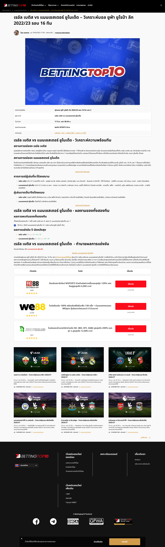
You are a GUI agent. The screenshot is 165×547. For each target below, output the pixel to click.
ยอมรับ (125, 541)
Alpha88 (69, 498)
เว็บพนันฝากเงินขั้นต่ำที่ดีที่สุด (75, 471)
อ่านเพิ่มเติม (98, 542)
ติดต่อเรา (137, 460)
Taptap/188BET (71, 502)
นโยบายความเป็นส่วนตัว (142, 464)
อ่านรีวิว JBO (131, 335)
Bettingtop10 (6, 10)
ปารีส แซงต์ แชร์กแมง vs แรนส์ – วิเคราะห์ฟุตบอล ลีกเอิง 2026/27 (128, 376)
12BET (68, 494)
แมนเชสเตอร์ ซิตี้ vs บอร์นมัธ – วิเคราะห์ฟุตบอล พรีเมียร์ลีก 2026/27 (34, 421)
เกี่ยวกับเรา (140, 454)
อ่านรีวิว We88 (130, 312)
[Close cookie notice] (21, 538)
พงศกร (26, 33)
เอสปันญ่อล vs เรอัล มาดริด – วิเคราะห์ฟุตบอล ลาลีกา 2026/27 (79, 376)
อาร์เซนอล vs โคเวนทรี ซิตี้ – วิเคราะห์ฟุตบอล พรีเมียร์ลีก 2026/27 (128, 421)
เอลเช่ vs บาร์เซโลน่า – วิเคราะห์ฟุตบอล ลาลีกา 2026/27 (32, 375)
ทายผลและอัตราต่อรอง (20, 10)
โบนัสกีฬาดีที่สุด (70, 467)
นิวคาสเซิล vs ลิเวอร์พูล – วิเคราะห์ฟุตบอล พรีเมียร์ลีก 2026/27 (79, 421)
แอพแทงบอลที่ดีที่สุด (72, 463)
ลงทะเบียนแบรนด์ (108, 454)
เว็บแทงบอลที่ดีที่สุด (64, 257)
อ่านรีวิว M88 (131, 290)
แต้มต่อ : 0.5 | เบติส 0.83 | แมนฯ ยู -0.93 (70, 133)
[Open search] (161, 5)
